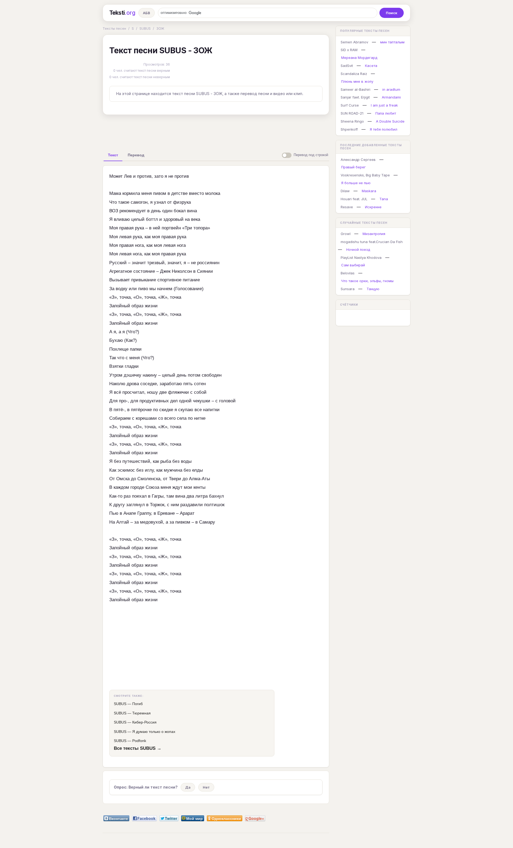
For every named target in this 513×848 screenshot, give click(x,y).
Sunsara (348, 289)
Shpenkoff (349, 129)
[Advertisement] (216, 131)
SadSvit (347, 65)
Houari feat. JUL (354, 199)
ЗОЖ (160, 28)
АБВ (146, 13)
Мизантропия (374, 234)
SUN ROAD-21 (352, 113)
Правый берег (353, 167)
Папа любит (385, 113)
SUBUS (145, 28)
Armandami (391, 97)
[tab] (113, 155)
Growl (346, 234)
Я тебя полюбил (383, 129)
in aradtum (391, 89)
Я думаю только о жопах (153, 731)
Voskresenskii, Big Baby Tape (365, 175)
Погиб (137, 704)
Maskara (369, 191)
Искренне (373, 207)
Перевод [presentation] (136, 155)
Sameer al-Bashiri (355, 89)
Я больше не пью (356, 183)
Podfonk (139, 741)
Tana (383, 199)
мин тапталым (392, 42)
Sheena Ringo (352, 121)
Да (188, 787)
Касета (371, 65)
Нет (206, 787)
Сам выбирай (353, 265)
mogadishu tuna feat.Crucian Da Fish (372, 242)
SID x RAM (349, 50)
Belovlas (348, 273)
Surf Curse (350, 105)
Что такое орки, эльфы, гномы (367, 281)
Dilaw (345, 191)
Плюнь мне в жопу (357, 81)
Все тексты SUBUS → (137, 748)
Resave (347, 207)
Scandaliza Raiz (354, 73)
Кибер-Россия (144, 722)
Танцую (373, 289)
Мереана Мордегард (359, 57)
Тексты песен (114, 28)
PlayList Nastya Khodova (361, 257)
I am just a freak (384, 105)
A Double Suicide (390, 121)
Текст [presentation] (113, 155)
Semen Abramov (354, 42)
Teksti (122, 12)
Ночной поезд (358, 249)
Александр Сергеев (358, 159)
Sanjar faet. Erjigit (355, 97)
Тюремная (141, 713)
